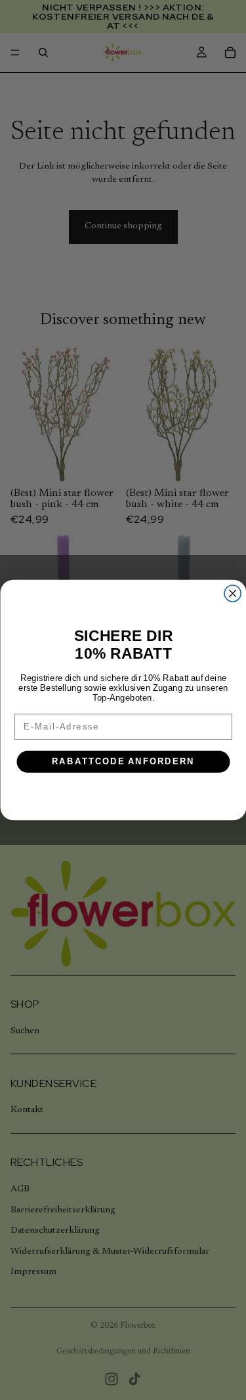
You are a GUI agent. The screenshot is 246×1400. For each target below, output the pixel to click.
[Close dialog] (232, 593)
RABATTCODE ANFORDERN (122, 761)
